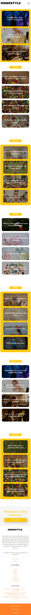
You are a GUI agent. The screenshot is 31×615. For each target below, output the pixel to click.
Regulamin (15, 612)
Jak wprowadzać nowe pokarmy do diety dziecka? (15, 182)
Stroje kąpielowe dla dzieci (15, 329)
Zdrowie (15, 435)
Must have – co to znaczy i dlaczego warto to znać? (15, 36)
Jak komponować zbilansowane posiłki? (15, 121)
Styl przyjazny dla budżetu (15, 254)
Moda (15, 288)
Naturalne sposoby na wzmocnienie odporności (15, 490)
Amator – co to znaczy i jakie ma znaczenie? (14, 53)
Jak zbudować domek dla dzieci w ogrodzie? (15, 590)
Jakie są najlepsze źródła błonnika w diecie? (15, 107)
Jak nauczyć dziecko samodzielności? (15, 196)
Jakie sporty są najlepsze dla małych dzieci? (15, 167)
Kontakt (15, 561)
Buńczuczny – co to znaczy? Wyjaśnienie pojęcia (15, 415)
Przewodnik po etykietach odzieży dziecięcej (15, 239)
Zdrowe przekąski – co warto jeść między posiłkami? (15, 461)
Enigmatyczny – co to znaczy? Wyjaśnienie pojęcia (14, 19)
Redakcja (15, 559)
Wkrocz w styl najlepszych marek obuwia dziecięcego (15, 224)
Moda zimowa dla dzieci (15, 343)
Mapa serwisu (15, 609)
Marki (15, 214)
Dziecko (15, 141)
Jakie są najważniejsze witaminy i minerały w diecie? (15, 92)
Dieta (15, 67)
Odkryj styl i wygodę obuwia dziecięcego (15, 300)
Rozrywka (15, 361)
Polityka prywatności (15, 606)
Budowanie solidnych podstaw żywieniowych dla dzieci (15, 593)
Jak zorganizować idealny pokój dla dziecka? (15, 153)
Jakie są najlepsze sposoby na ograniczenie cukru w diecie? (15, 78)
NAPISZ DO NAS (15, 520)
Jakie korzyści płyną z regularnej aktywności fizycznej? (15, 447)
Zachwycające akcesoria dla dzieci (15, 314)
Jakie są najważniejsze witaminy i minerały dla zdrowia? (15, 476)
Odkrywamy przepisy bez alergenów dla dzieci (15, 597)
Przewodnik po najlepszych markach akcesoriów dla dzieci (15, 268)
